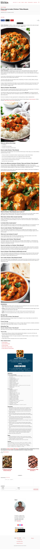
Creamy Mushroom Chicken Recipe (8, 348)
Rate (24, 366)
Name (3, 487)
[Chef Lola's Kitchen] (5, 2)
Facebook (11, 448)
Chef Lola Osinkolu (4, 10)
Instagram (16, 448)
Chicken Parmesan (5, 345)
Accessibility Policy (20, 541)
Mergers (32, 538)
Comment (3, 486)
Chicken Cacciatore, (32, 99)
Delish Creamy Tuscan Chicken (9, 100)
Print (16, 366)
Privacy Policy (19, 539)
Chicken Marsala (4, 342)
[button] (18, 363)
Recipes (4, 7)
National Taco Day (20, 543)
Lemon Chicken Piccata (6, 343)
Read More (19, 520)
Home (2, 7)
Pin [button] (20, 366)
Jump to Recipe (20, 23)
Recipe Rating (3, 477)
